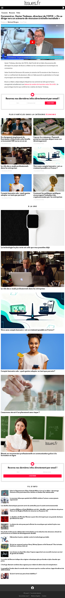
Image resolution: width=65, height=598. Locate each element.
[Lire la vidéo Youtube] (32, 42)
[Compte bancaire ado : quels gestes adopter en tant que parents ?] (16, 183)
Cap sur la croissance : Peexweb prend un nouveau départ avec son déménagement (47, 139)
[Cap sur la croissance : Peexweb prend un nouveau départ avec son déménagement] (48, 127)
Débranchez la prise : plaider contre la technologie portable (29, 537)
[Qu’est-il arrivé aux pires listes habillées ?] (4, 576)
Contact (44, 596)
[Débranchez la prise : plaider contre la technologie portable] (4, 539)
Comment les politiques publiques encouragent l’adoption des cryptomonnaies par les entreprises (47, 195)
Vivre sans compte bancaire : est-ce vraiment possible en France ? (47, 167)
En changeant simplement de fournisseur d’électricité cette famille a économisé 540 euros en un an (15, 139)
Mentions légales (35, 596)
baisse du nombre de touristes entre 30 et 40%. (40, 84)
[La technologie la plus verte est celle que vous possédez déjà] (32, 228)
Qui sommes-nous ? (24, 596)
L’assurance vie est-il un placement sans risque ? (20, 412)
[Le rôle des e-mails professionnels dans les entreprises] (16, 155)
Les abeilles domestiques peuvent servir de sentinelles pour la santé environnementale (29, 505)
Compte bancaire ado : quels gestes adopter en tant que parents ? (15, 194)
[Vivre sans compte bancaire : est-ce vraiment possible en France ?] (48, 155)
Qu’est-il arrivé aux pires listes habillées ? (23, 573)
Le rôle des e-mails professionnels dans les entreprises (14, 167)
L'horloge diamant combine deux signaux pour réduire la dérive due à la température (29, 564)
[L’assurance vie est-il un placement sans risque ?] (32, 393)
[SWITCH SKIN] (63, 7)
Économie (51, 114)
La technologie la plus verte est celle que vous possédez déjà (25, 247)
